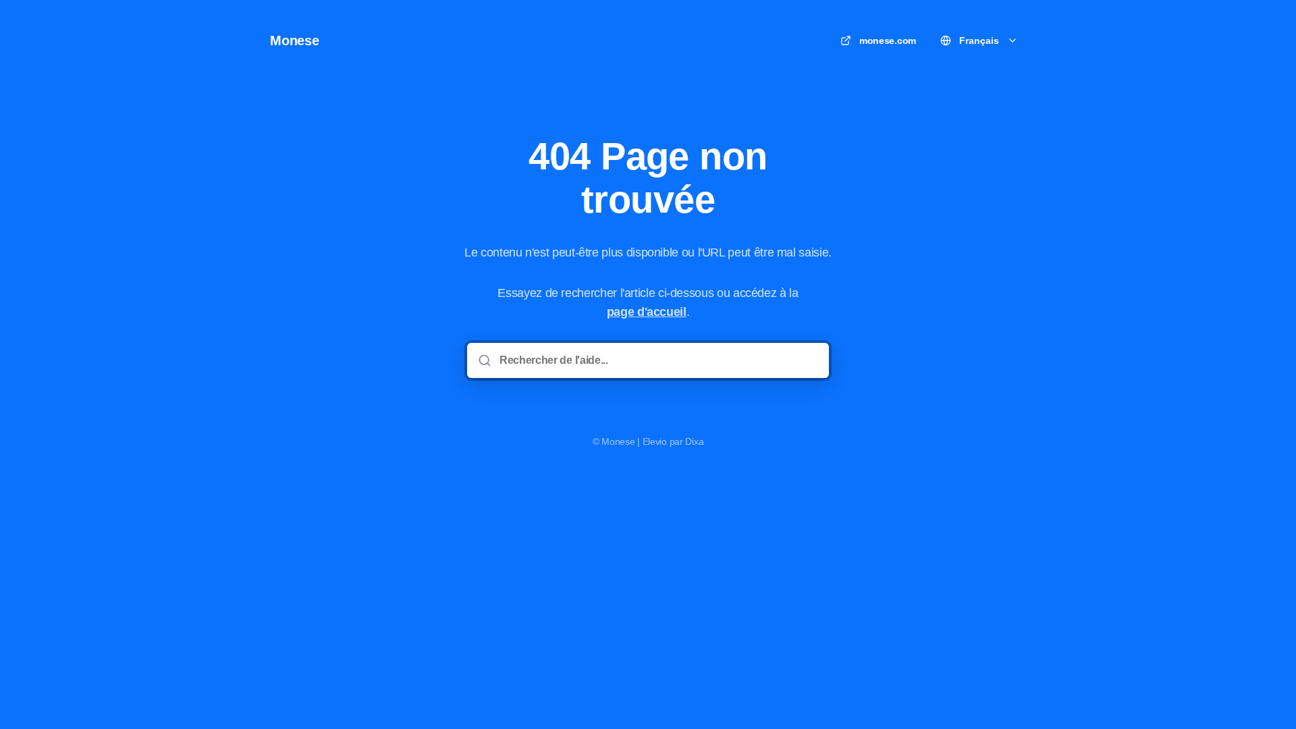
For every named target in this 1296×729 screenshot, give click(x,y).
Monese (294, 40)
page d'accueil (646, 312)
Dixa (694, 441)
